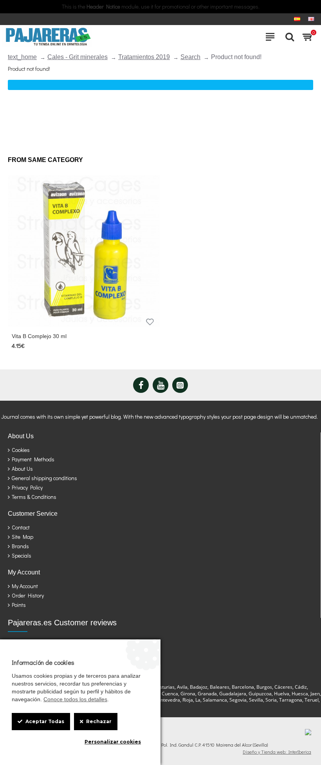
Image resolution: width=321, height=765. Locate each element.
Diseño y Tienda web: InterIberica (277, 752)
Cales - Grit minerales (77, 57)
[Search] (288, 37)
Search (190, 57)
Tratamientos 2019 (144, 57)
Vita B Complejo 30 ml (39, 336)
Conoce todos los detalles (75, 699)
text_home (22, 57)
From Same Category (45, 160)
